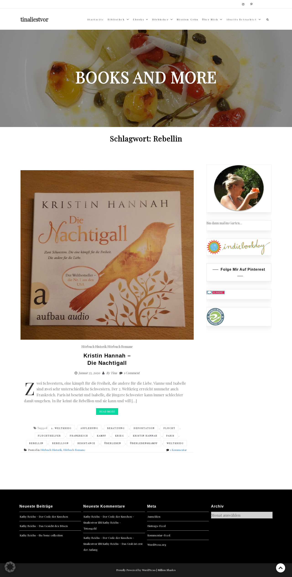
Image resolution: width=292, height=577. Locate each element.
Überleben (112, 443)
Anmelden (153, 516)
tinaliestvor (35, 19)
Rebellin (36, 443)
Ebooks (138, 19)
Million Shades (167, 570)
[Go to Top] (280, 567)
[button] (10, 567)
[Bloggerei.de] (215, 292)
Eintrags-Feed (156, 526)
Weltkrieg (175, 443)
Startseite (95, 19)
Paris (170, 435)
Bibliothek (116, 19)
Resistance (86, 443)
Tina (114, 373)
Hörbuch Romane (120, 346)
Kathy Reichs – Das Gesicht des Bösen (44, 526)
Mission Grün (187, 19)
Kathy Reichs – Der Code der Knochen (44, 516)
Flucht (169, 428)
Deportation (144, 428)
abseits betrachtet (241, 19)
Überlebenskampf (144, 443)
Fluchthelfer (49, 435)
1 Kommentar (178, 450)
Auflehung (89, 428)
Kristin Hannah (145, 435)
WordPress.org (156, 544)
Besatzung (116, 428)
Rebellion (60, 443)
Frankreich (79, 435)
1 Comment (132, 373)
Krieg (119, 435)
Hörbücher (160, 19)
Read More (107, 411)
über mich (210, 19)
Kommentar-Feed (158, 535)
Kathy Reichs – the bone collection (41, 535)
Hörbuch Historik (94, 346)
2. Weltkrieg (61, 428)
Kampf (101, 435)
